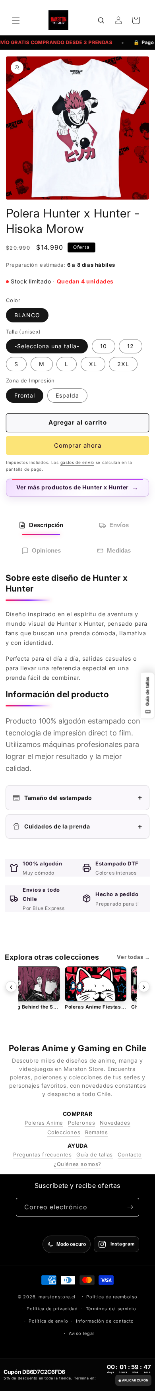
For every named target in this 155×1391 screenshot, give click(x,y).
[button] (16, 20)
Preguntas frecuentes (42, 1154)
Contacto (130, 1154)
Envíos (119, 525)
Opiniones (46, 550)
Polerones (81, 1122)
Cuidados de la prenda (83, 826)
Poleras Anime (44, 1122)
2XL (123, 364)
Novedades (115, 1122)
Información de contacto (105, 1321)
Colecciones (64, 1132)
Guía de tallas (94, 1154)
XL (93, 364)
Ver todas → (133, 957)
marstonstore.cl (57, 1296)
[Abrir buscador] (101, 20)
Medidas (119, 550)
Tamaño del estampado (83, 797)
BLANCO (27, 315)
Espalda (67, 395)
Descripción (46, 525)
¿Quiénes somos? (77, 1164)
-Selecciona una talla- (46, 346)
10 (103, 346)
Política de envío (48, 1321)
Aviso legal (82, 1333)
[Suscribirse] (130, 1207)
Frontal (24, 395)
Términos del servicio (111, 1308)
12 (130, 346)
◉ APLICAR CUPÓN (133, 1380)
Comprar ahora (77, 445)
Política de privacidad (52, 1308)
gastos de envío (77, 462)
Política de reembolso (112, 1297)
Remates (96, 1132)
